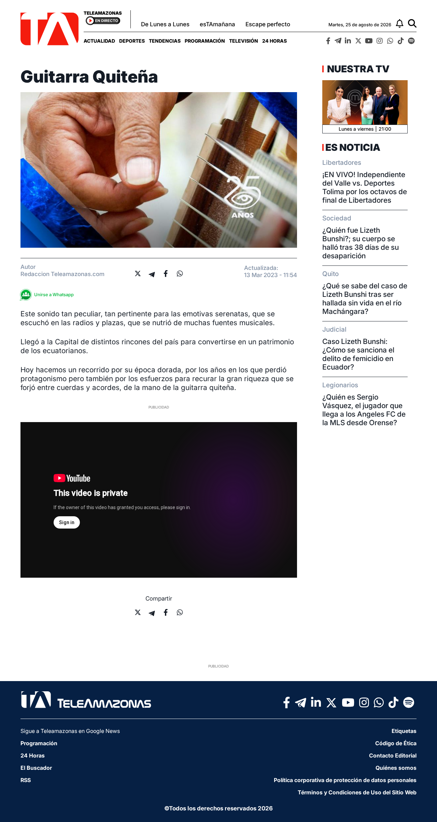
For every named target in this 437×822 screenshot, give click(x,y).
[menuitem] (99, 40)
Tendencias (165, 41)
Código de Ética (396, 743)
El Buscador (36, 767)
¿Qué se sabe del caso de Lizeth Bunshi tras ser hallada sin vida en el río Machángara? (364, 299)
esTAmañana (217, 24)
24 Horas (274, 41)
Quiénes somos (396, 767)
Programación (205, 41)
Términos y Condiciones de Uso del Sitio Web (357, 792)
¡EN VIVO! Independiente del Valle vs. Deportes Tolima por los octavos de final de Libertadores (364, 187)
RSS (25, 780)
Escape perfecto (267, 24)
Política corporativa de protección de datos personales (345, 780)
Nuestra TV (357, 69)
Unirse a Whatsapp (54, 294)
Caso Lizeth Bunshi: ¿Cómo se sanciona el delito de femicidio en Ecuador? (358, 354)
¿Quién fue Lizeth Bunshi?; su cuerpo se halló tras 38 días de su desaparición (360, 243)
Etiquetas (404, 730)
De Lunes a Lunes (165, 24)
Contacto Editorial (393, 755)
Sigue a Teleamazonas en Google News (70, 730)
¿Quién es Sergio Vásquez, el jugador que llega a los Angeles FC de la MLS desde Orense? (364, 410)
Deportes (132, 41)
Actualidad (99, 41)
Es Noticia (352, 147)
